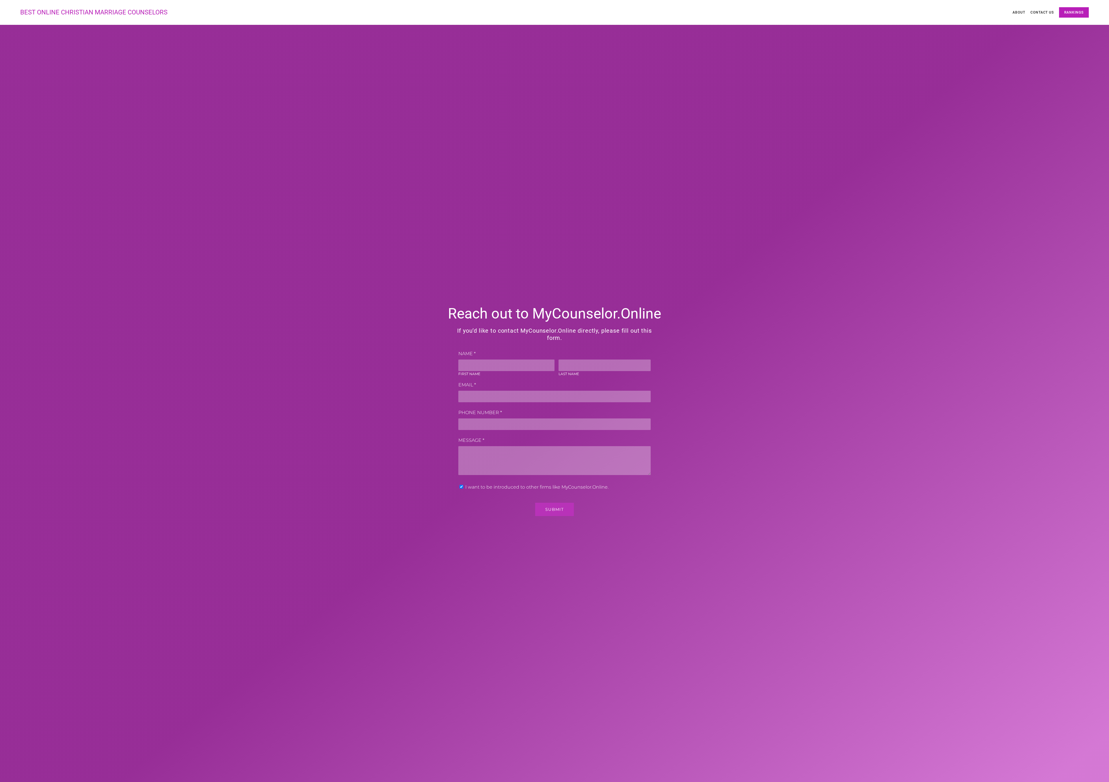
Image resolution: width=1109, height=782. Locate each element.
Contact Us (1042, 12)
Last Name (569, 374)
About (1019, 12)
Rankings (1074, 12)
